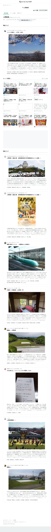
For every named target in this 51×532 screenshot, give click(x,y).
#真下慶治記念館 (10, 282)
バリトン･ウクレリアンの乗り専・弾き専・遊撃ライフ (16, 328)
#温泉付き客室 (32, 322)
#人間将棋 (14, 71)
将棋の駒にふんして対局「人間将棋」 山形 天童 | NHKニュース (25, 84)
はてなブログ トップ (7, 5)
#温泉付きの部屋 (25, 322)
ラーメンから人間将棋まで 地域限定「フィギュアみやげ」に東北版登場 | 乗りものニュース (25, 116)
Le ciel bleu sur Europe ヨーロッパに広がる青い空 (15, 156)
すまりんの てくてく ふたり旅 (12, 288)
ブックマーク (6, 82)
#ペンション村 (26, 280)
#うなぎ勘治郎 (18, 322)
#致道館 (8, 73)
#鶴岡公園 (35, 71)
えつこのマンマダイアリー (11, 242)
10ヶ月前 (26, 156)
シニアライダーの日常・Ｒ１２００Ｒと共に (14, 30)
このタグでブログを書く (43, 10)
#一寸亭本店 (30, 71)
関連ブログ (19, 13)
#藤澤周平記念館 (41, 71)
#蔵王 (17, 280)
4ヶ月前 (24, 30)
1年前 (26, 192)
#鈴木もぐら (18, 187)
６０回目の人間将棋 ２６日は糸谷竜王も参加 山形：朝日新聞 (10, 116)
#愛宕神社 (27, 499)
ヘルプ (13, 521)
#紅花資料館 (24, 71)
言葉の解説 (6, 13)
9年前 (27, 465)
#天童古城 (27, 363)
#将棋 (19, 412)
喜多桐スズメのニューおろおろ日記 (13, 368)
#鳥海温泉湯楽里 (14, 73)
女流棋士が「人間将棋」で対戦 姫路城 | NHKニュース (10, 100)
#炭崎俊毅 (24, 187)
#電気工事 (22, 459)
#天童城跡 (22, 499)
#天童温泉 (13, 280)
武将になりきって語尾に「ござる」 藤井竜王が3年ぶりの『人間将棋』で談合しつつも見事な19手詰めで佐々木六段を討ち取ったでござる (10, 85)
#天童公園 (9, 71)
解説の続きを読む (24, 20)
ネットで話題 (12, 13)
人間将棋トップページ (38, 99)
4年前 (9, 418)
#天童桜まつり (33, 363)
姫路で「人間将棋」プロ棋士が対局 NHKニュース (25, 100)
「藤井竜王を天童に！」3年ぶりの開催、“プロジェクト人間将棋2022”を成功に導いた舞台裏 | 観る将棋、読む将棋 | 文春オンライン (40, 85)
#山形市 (8, 280)
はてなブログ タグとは (7, 521)
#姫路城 (28, 187)
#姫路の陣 (14, 187)
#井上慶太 (29, 236)
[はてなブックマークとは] (10, 78)
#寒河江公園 (18, 71)
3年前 (19, 288)
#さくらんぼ (23, 282)
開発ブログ (16, 521)
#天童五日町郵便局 (34, 499)
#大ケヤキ (22, 363)
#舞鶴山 (8, 363)
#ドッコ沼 (21, 280)
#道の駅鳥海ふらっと (22, 73)
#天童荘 (8, 322)
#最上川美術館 (17, 282)
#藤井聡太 (12, 459)
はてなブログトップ (22, 521)
